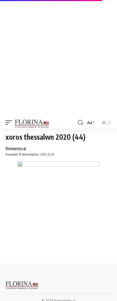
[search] (80, 122)
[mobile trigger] (10, 122)
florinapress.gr (15, 148)
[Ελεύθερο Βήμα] (32, 122)
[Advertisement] (58, 58)
